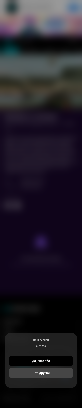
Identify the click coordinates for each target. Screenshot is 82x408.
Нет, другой (41, 373)
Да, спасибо (41, 361)
